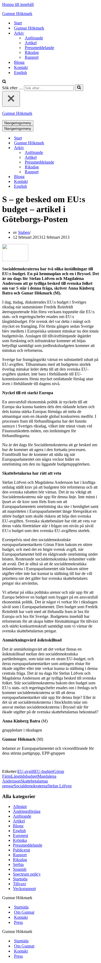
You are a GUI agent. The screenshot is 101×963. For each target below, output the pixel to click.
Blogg (19, 62)
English (20, 72)
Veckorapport (24, 888)
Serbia (18, 864)
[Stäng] (11, 99)
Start (18, 23)
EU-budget (43, 771)
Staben (24, 232)
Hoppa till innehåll (18, 4)
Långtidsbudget (24, 776)
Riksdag (32, 52)
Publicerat (21, 850)
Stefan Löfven (59, 786)
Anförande (34, 38)
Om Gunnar (24, 912)
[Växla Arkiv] (96, 148)
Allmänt (20, 806)
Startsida (20, 879)
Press (18, 922)
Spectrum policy (27, 874)
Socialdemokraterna (30, 786)
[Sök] (4, 82)
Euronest (20, 835)
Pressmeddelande (39, 47)
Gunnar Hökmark (29, 28)
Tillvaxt (19, 883)
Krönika (20, 840)
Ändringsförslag (26, 811)
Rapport (32, 57)
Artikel (31, 42)
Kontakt (21, 67)
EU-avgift (26, 771)
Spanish (19, 869)
